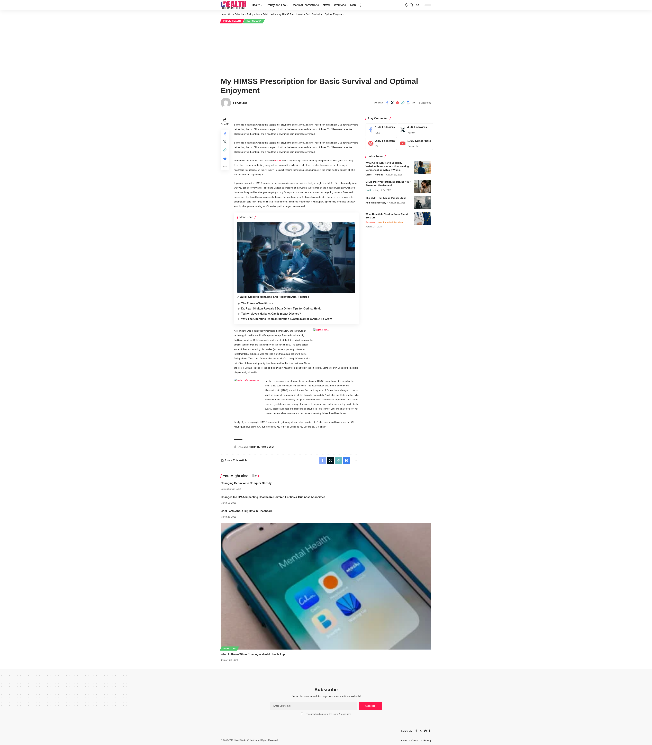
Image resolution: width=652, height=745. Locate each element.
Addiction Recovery (376, 202)
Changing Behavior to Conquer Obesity (246, 483)
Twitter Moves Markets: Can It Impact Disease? (271, 313)
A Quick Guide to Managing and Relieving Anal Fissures (273, 296)
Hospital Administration (390, 222)
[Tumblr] (429, 731)
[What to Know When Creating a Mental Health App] (326, 586)
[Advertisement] (326, 49)
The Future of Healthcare (257, 303)
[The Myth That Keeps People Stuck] (422, 202)
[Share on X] (392, 102)
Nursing (379, 174)
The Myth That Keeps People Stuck (386, 198)
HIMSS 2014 (267, 446)
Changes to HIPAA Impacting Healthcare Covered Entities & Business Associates (273, 497)
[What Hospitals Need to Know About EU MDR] (422, 218)
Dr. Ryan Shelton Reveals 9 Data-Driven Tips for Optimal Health (281, 308)
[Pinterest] (381, 143)
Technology (254, 21)
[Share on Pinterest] (397, 102)
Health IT (254, 446)
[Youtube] (415, 143)
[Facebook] (381, 129)
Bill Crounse (240, 102)
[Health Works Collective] (233, 5)
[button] (360, 5)
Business (370, 222)
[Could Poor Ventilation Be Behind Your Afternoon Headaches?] (422, 186)
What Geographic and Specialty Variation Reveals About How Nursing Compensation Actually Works (387, 166)
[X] (415, 129)
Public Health (232, 21)
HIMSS (278, 160)
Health (369, 190)
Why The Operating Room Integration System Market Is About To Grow (286, 318)
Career (369, 174)
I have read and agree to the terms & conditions (327, 714)
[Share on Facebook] (387, 102)
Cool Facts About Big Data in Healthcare (247, 511)
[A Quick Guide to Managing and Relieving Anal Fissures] (296, 257)
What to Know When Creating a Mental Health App (253, 654)
